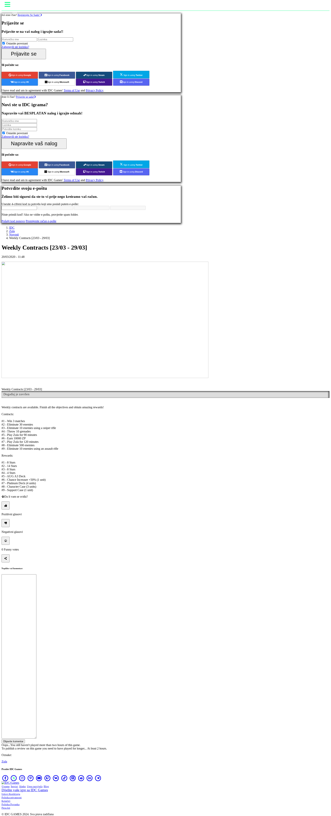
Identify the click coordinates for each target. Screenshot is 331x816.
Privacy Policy (94, 90)
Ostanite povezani (17, 43)
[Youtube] (39, 778)
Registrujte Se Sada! (29, 14)
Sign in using (21, 75)
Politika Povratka (11, 804)
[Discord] (73, 778)
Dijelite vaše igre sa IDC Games (25, 790)
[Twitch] (47, 778)
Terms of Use (72, 90)
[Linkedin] (89, 778)
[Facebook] (5, 778)
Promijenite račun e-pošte (41, 221)
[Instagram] (22, 778)
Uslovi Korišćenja (11, 794)
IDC (12, 227)
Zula (12, 231)
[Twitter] (14, 778)
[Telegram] (98, 778)
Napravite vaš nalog (34, 143)
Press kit (6, 807)
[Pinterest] (30, 778)
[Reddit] (81, 778)
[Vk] (56, 778)
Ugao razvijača (35, 786)
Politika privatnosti (12, 797)
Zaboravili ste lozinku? (15, 46)
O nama (6, 786)
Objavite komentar (13, 741)
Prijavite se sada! (25, 96)
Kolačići (6, 801)
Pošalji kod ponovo (13, 221)
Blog (46, 786)
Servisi (14, 786)
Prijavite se (24, 54)
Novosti (14, 234)
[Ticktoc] (64, 778)
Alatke (22, 786)
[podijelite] (6, 558)
